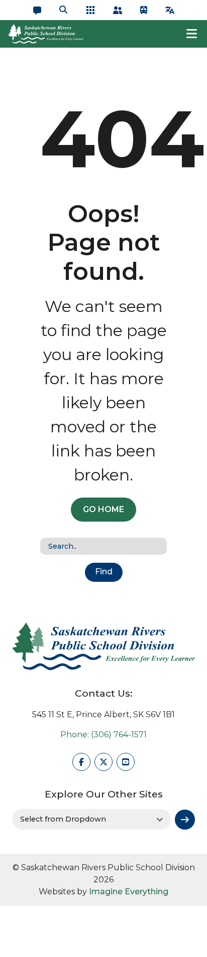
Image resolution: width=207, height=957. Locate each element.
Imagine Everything (128, 891)
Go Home (103, 509)
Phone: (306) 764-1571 (103, 734)
